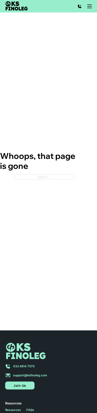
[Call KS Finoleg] (79, 6)
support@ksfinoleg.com (30, 375)
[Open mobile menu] (89, 6)
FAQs (30, 410)
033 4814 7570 (24, 366)
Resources (13, 410)
